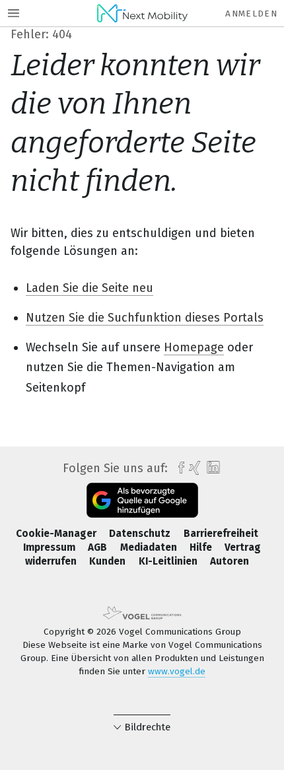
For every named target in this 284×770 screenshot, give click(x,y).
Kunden (108, 561)
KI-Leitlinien (169, 561)
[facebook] (178, 468)
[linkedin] (211, 468)
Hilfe (202, 547)
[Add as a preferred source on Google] (142, 500)
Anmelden (251, 13)
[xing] (193, 468)
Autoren (229, 561)
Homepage (194, 347)
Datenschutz (141, 534)
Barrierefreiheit (221, 534)
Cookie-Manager (57, 534)
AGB (99, 547)
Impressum (50, 547)
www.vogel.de (176, 671)
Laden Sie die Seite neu (89, 288)
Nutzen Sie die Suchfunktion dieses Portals (145, 317)
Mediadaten (150, 547)
